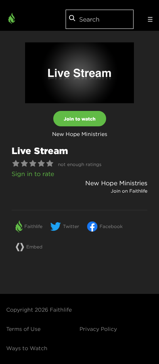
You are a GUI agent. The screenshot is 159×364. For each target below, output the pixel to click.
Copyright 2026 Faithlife (39, 309)
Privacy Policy (98, 328)
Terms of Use (23, 328)
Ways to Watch (26, 348)
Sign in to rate (33, 174)
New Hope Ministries (116, 183)
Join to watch (80, 119)
